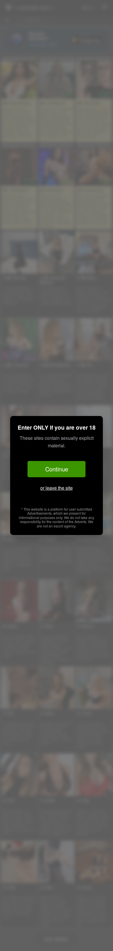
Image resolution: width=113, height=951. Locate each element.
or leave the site (56, 487)
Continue (56, 469)
